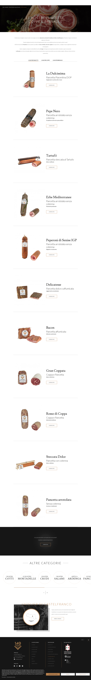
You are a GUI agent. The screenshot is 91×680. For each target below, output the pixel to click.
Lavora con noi (34, 663)
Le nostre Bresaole (58, 60)
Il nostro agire (34, 649)
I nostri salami (50, 651)
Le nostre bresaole (51, 661)
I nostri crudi (50, 649)
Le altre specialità (51, 665)
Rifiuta (67, 674)
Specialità (6, 7)
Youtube (19, 666)
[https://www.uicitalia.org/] (66, 648)
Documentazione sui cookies (11, 677)
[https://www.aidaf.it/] (66, 656)
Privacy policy (4, 677)
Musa (32, 658)
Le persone (34, 654)
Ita (82, 639)
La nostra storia (35, 647)
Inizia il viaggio (57, 618)
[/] (21, 646)
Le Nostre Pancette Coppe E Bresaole (14, 7)
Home (3, 7)
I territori (33, 656)
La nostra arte (34, 651)
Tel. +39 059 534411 (19, 657)
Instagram (16, 666)
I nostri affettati (51, 663)
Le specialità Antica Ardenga (53, 654)
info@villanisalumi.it (18, 659)
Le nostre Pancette (33, 60)
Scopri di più (53, 86)
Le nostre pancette (51, 656)
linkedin (22, 666)
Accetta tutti (83, 674)
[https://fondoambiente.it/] (66, 661)
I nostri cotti (50, 644)
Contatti (33, 661)
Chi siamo (33, 644)
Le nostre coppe (51, 658)
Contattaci (45, 544)
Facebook (14, 666)
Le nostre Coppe (45, 60)
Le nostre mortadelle (52, 647)
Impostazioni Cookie (53, 674)
